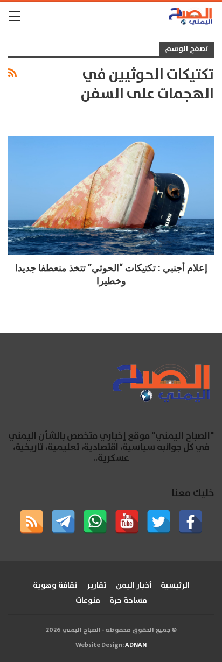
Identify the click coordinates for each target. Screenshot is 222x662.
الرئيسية (175, 585)
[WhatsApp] (95, 522)
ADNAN (136, 645)
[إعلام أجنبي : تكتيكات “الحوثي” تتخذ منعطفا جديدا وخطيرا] (111, 195)
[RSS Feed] (31, 522)
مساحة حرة (128, 601)
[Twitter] (159, 522)
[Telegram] (63, 522)
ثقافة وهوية (55, 585)
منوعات (87, 601)
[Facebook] (190, 522)
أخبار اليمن (133, 585)
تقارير (97, 585)
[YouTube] (127, 522)
